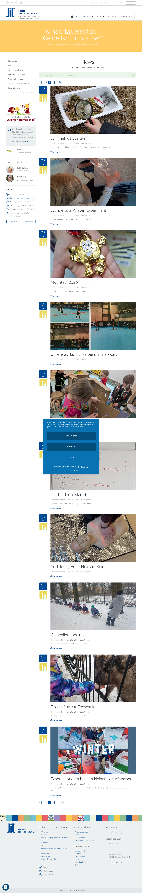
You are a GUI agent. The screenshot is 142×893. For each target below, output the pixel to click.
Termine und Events (15, 70)
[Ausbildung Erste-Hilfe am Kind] (93, 538)
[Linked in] (116, 832)
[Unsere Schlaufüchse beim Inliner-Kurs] (93, 326)
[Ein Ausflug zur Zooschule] (93, 678)
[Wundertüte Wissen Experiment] (93, 182)
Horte (99, 16)
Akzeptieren (71, 436)
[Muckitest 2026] (93, 254)
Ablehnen (71, 446)
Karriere (94, 3)
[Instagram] (121, 832)
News (10, 65)
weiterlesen (57, 152)
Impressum (65, 470)
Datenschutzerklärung (74, 470)
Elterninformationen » (16, 74)
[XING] (107, 832)
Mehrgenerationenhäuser (117, 16)
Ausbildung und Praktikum (18, 83)
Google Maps (13, 221)
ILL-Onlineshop (116, 3)
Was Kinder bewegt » (16, 79)
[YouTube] (112, 832)
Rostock (74, 45)
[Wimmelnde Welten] (93, 110)
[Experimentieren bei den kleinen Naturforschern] (93, 750)
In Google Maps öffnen (117, 863)
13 (60, 82)
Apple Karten (29, 221)
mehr (71, 457)
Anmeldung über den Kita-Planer (20, 92)
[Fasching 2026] (93, 394)
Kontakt (104, 3)
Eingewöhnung (14, 88)
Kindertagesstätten (83, 16)
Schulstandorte (80, 838)
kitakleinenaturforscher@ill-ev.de (22, 198)
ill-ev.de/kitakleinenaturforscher (21, 202)
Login (130, 3)
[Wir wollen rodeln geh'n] (93, 606)
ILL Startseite (48, 45)
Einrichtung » (13, 61)
